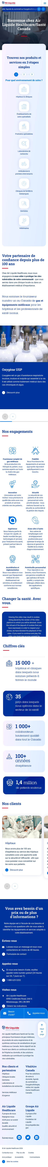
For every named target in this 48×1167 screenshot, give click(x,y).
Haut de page (42, 1031)
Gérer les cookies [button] (12, 1161)
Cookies (31, 1153)
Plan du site (21, 1153)
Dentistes (5, 1080)
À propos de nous (9, 1114)
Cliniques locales (8, 1077)
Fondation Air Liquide (31, 1120)
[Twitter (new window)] (27, 1137)
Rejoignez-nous (8, 1117)
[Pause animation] (39, 9)
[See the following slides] (15, 886)
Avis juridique (6, 1157)
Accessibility (19, 1157)
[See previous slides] (7, 886)
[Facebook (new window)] (36, 1137)
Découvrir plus (13, 392)
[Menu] (45, 3)
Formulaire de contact (16, 954)
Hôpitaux (10, 843)
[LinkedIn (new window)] (19, 1137)
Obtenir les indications (17, 1006)
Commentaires (35, 1157)
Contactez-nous (7, 1153)
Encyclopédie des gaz (32, 1126)
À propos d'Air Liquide (31, 1115)
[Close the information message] (43, 9)
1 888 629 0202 (14, 980)
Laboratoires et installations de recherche (12, 1084)
